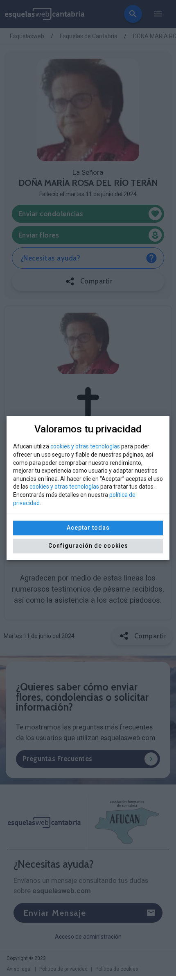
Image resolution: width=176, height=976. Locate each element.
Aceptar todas (88, 527)
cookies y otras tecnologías (85, 446)
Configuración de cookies (88, 545)
